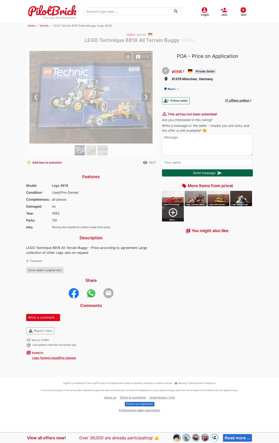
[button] (38, 97)
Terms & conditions (133, 397)
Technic (44, 25)
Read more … (237, 437)
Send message (207, 173)
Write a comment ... (43, 317)
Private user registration (139, 403)
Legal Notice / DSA (162, 397)
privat (177, 71)
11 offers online (237, 100)
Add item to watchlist (44, 162)
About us (110, 397)
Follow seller (176, 100)
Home (31, 25)
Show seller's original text (45, 270)
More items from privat (207, 185)
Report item (40, 330)
